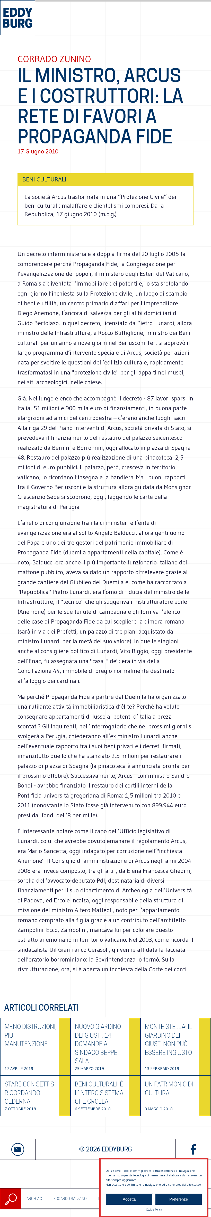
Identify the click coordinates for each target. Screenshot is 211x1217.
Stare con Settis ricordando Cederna (29, 1093)
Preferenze (178, 1199)
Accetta (129, 1199)
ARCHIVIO (34, 1198)
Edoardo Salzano (70, 1198)
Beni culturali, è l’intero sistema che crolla (99, 1093)
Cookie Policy (154, 1209)
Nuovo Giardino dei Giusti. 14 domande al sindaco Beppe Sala (98, 1044)
